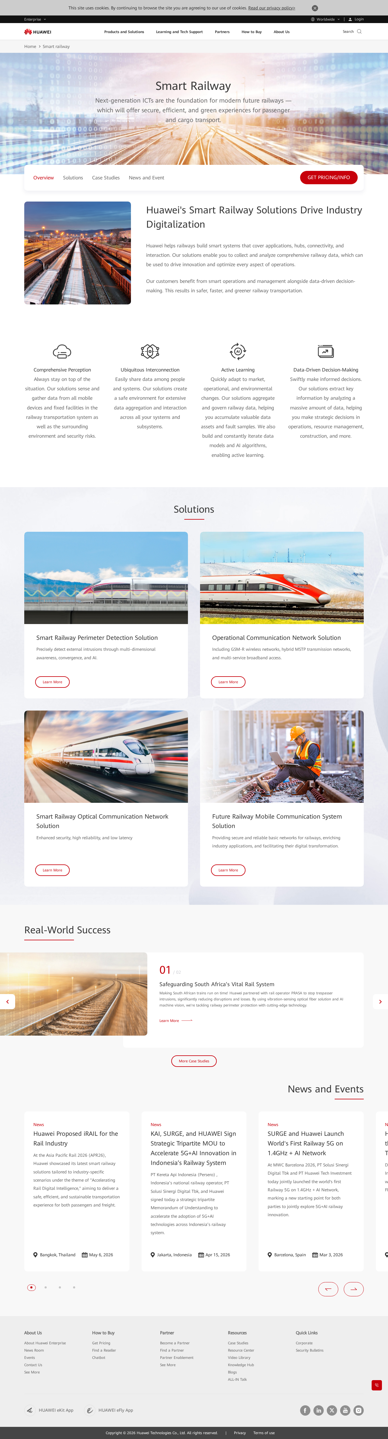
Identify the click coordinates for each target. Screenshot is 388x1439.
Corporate (304, 1343)
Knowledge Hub (241, 1365)
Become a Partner (175, 1343)
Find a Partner (172, 1350)
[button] (7, 1001)
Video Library (239, 1358)
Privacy (240, 1433)
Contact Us (33, 1365)
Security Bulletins (309, 1350)
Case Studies (238, 1343)
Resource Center (241, 1350)
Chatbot (98, 1358)
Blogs (232, 1372)
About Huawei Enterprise (45, 1343)
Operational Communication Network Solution (276, 637)
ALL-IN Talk (237, 1379)
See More (32, 1372)
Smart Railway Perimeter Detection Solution (97, 637)
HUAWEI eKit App (56, 1410)
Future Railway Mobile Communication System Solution (277, 821)
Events (29, 1358)
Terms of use (264, 1433)
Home (30, 46)
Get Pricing (101, 1343)
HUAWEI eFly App (116, 1410)
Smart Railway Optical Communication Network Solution (102, 821)
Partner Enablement (176, 1358)
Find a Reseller (104, 1350)
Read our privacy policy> (271, 7)
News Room (34, 1350)
